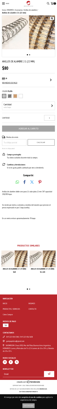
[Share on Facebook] (24, 182)
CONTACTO (32, 309)
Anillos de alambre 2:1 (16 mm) (42, 269)
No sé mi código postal (8, 148)
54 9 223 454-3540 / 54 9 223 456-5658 (19, 337)
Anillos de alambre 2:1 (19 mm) (14, 269)
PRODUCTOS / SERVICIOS (11, 309)
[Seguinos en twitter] (17, 362)
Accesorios (18, 10)
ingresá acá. (43, 389)
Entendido (28, 406)
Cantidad (6, 118)
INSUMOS (10, 10)
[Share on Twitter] (32, 182)
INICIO (5, 303)
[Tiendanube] (28, 383)
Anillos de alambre (30, 10)
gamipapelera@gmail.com (15, 341)
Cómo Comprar (8, 314)
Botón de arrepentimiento (28, 392)
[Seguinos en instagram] (5, 362)
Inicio (4, 10)
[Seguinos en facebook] (11, 362)
